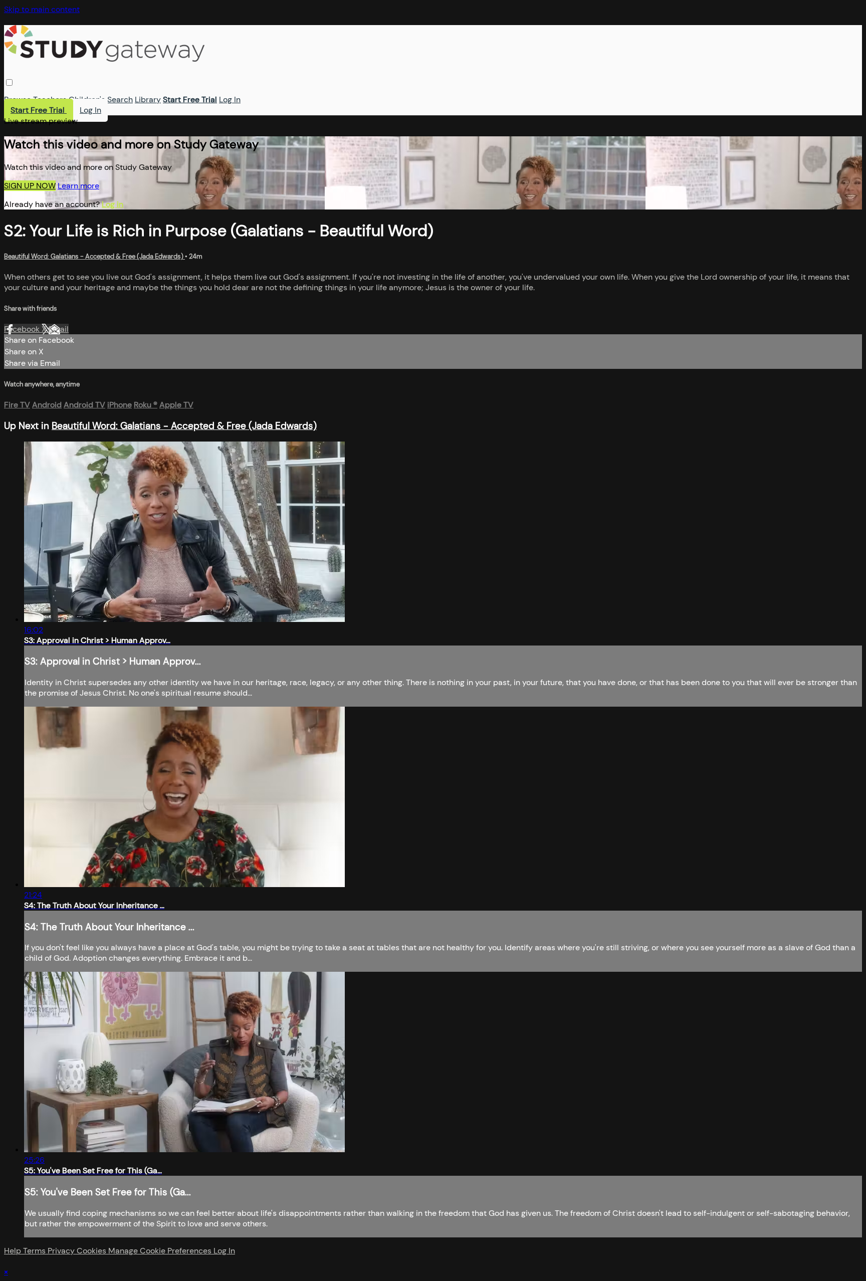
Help (13, 1250)
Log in (112, 204)
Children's (87, 99)
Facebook (23, 329)
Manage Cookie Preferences (160, 1250)
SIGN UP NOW (30, 185)
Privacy (62, 1250)
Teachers (50, 99)
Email (59, 329)
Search (120, 99)
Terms (35, 1250)
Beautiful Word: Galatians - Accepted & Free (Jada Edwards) (94, 256)
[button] (9, 82)
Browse (17, 99)
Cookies (92, 1250)
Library (148, 99)
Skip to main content (42, 9)
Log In (230, 99)
